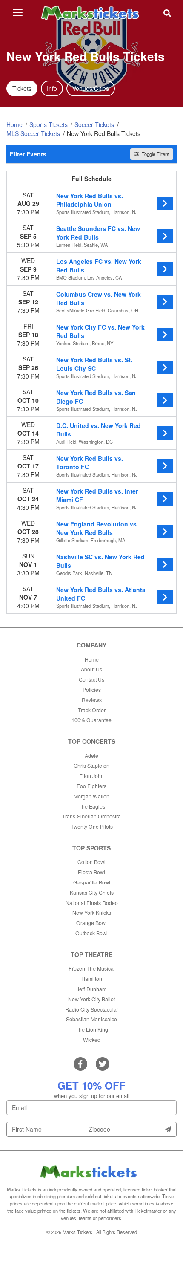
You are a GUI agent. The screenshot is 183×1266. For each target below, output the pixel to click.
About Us (91, 669)
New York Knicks (91, 912)
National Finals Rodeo (92, 902)
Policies (92, 689)
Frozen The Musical (92, 968)
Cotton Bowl (91, 861)
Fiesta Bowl (91, 872)
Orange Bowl (91, 922)
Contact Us (91, 679)
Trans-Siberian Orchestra (91, 816)
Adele (91, 755)
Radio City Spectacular (91, 1009)
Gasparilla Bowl (91, 882)
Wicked (91, 1039)
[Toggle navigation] (17, 12)
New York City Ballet (91, 999)
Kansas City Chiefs (92, 892)
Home (92, 659)
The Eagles (91, 806)
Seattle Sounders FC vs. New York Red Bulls (98, 232)
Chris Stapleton (91, 765)
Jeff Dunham (91, 988)
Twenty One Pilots (92, 826)
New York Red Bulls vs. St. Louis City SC (94, 364)
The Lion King (91, 1029)
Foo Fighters (91, 785)
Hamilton (91, 978)
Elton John (91, 775)
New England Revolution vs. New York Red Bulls (97, 528)
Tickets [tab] (21, 88)
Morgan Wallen (91, 796)
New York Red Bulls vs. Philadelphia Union (89, 199)
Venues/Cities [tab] (90, 88)
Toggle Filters (154, 153)
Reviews (92, 699)
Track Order (92, 710)
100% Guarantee (91, 719)
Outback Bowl (91, 932)
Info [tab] (52, 88)
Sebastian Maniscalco (91, 1019)
